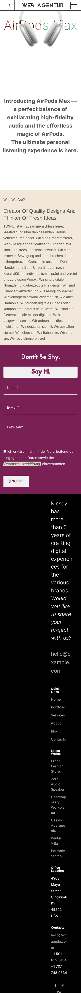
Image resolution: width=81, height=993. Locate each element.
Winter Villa (56, 841)
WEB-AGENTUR (43, 5)
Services (58, 715)
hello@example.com (61, 662)
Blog (54, 731)
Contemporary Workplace (58, 805)
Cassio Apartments (58, 825)
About (56, 723)
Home (56, 699)
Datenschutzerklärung (22, 464)
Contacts (58, 739)
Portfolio (58, 707)
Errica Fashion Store (57, 766)
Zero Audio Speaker (57, 784)
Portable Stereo (58, 853)
